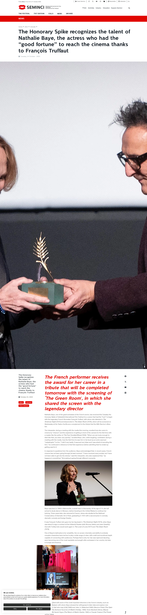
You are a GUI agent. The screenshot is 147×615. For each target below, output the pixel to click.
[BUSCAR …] (129, 8)
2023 (26, 27)
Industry (98, 8)
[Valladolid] (119, 1)
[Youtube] (96, 1)
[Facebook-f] (89, 1)
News (59, 14)
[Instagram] (100, 1)
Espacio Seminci (116, 8)
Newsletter (113, 1)
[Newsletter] (108, 1)
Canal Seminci (81, 1)
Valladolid (123, 1)
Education (106, 8)
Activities (91, 8)
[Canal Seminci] (76, 1)
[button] (84, 8)
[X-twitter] (92, 1)
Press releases (24, 405)
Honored (33, 27)
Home (20, 27)
